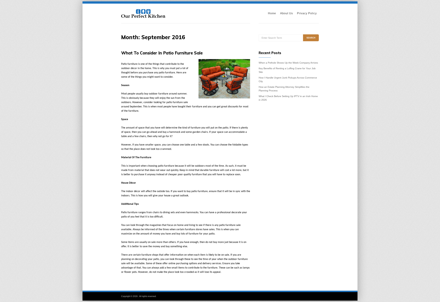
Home (272, 13)
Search (310, 38)
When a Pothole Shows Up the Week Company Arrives (288, 62)
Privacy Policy (307, 13)
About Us (286, 13)
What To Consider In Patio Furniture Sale (162, 52)
